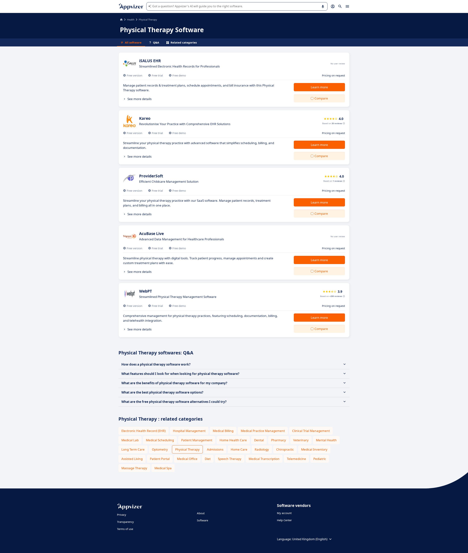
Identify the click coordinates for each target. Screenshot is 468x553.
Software (202, 520)
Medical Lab (130, 440)
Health (130, 19)
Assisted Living (132, 459)
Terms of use (125, 529)
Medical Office (187, 459)
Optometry (160, 449)
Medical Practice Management (263, 431)
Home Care (239, 449)
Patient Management (196, 440)
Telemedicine (296, 459)
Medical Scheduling (160, 440)
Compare (321, 98)
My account (284, 513)
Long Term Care (133, 449)
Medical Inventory (314, 449)
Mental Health (326, 440)
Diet (208, 459)
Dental (259, 440)
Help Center (284, 520)
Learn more (319, 87)
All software (133, 42)
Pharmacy (278, 440)
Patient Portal (160, 459)
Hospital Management (189, 431)
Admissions (215, 449)
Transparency (125, 522)
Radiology (262, 449)
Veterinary (301, 440)
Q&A (156, 42)
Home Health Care (233, 440)
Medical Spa (163, 468)
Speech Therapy (229, 459)
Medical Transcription (264, 459)
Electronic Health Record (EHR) (143, 431)
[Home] (121, 19)
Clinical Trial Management (311, 431)
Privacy (121, 514)
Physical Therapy (187, 449)
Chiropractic (285, 449)
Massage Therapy (134, 468)
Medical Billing (223, 431)
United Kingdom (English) (309, 539)
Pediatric (319, 459)
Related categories (184, 42)
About (201, 513)
